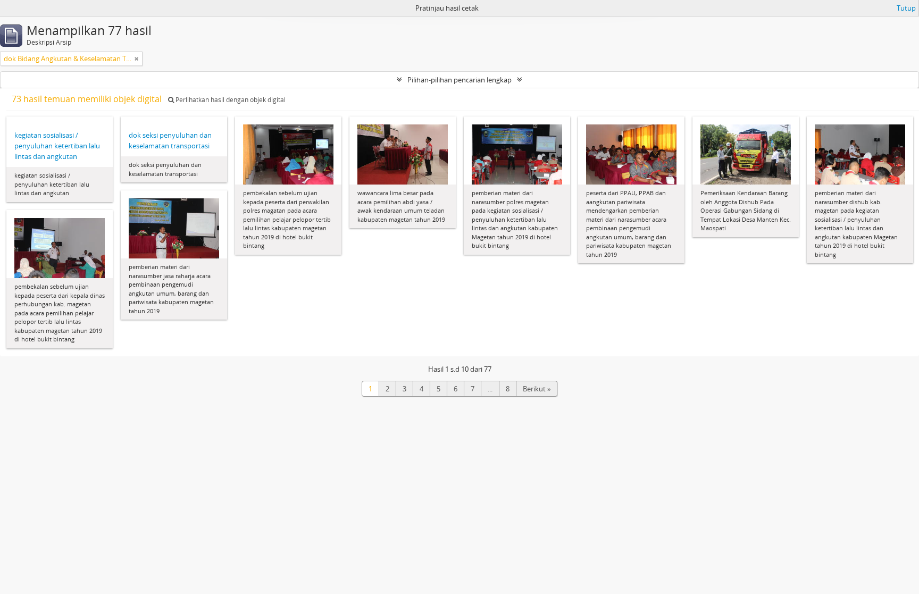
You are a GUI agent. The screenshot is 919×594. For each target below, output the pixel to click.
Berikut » (536, 389)
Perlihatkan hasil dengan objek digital (230, 99)
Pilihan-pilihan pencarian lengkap (459, 80)
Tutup (906, 8)
